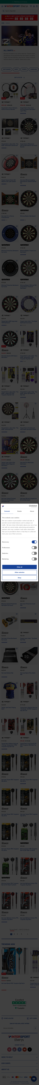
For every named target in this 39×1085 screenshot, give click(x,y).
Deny (19, 577)
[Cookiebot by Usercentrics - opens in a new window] (29, 506)
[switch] (34, 547)
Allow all (19, 567)
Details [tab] (19, 511)
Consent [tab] (7, 511)
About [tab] (32, 511)
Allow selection (19, 572)
